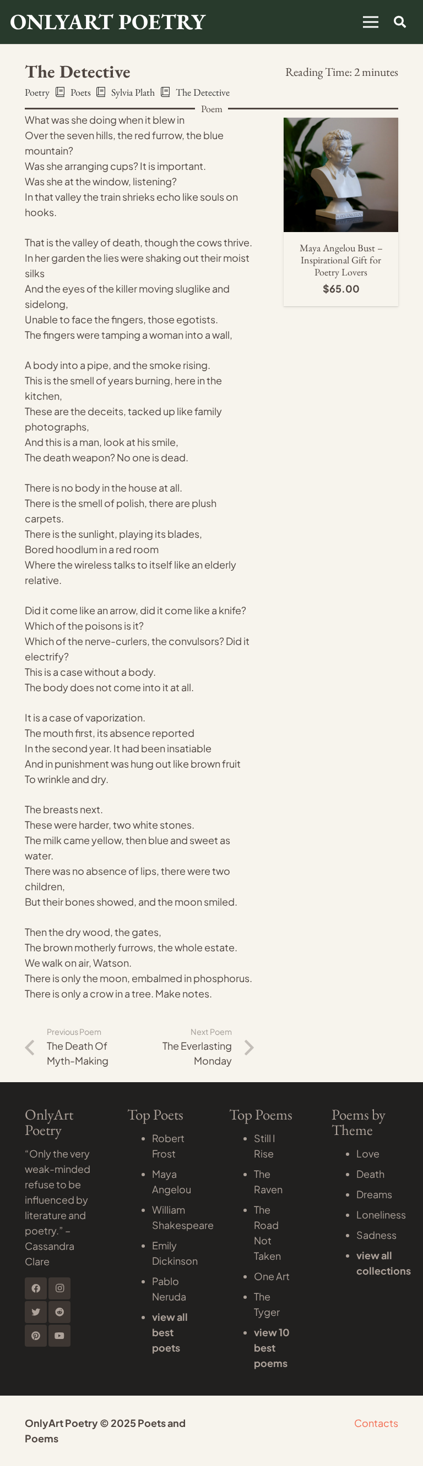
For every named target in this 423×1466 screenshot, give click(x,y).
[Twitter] (36, 1312)
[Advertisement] (211, 126)
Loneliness (381, 1214)
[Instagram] (59, 1288)
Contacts (376, 1423)
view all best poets (170, 1332)
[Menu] (371, 22)
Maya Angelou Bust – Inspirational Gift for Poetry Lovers (341, 259)
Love (367, 1153)
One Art (272, 1276)
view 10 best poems (272, 1347)
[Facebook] (36, 1288)
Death (370, 1173)
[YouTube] (59, 1336)
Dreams (374, 1194)
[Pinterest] (36, 1336)
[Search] (400, 22)
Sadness (376, 1234)
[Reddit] (59, 1312)
